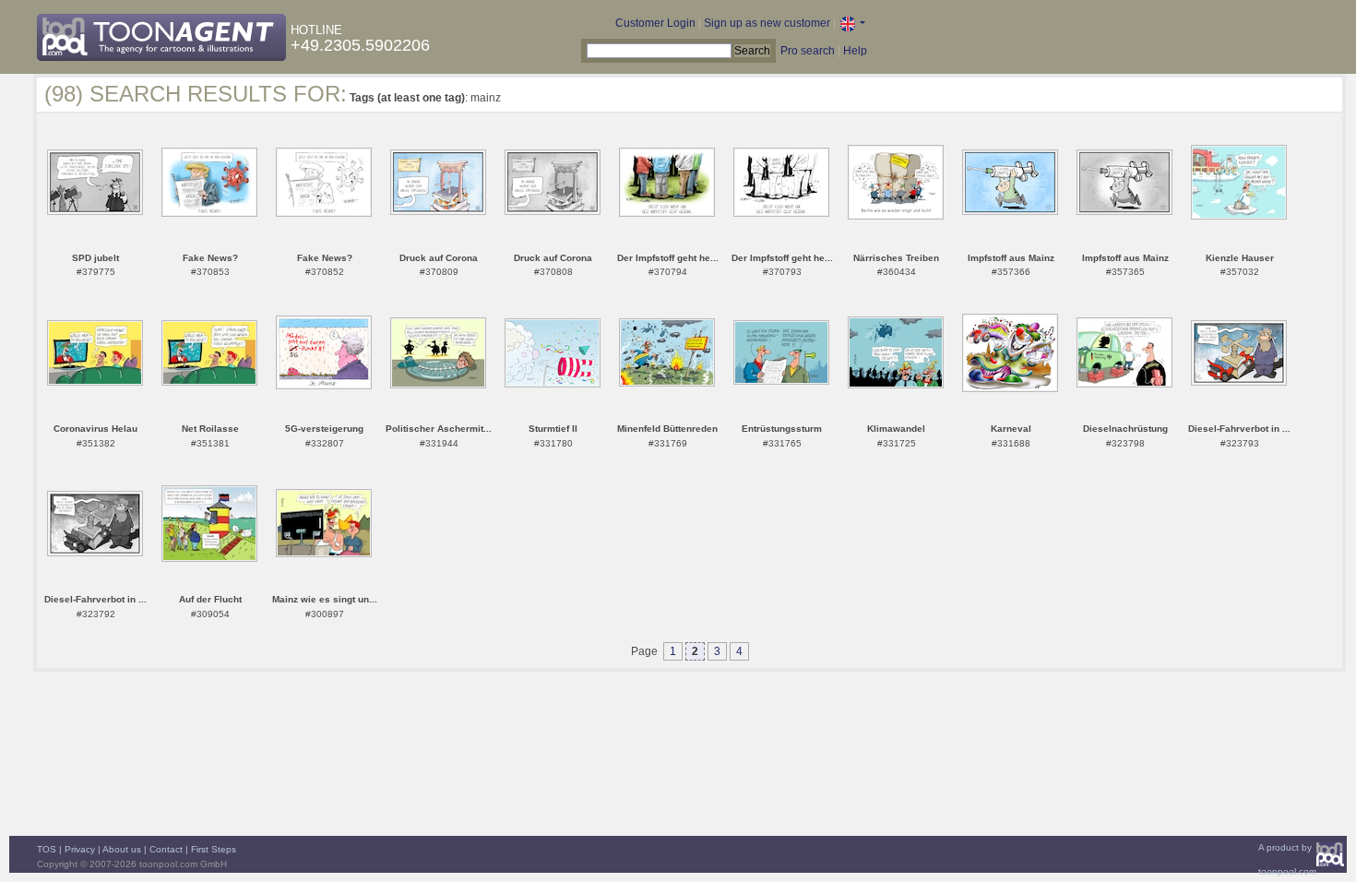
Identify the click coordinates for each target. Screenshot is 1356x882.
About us (121, 849)
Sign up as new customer (767, 23)
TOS (46, 849)
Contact (166, 849)
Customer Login (655, 23)
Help (855, 50)
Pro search (807, 50)
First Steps (213, 849)
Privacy (80, 849)
